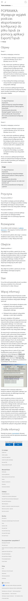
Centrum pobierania (5, 474)
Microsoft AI (4, 518)
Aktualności (4, 573)
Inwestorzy (4, 578)
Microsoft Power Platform (6, 556)
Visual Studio (4, 561)
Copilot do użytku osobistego (7, 459)
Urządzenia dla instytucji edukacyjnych (9, 496)
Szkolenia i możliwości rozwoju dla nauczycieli (10, 506)
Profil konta (4, 471)
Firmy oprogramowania (6, 558)
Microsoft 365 (4, 462)
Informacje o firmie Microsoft (7, 571)
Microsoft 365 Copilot (6, 533)
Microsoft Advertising (6, 530)
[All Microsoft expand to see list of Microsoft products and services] (2, 2)
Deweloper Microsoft (6, 542)
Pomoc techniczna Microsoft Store (8, 476)
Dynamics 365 (4, 525)
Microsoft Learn (5, 545)
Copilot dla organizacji (6, 457)
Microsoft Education (5, 493)
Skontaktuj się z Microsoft (7, 591)
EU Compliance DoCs (19, 596)
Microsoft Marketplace (6, 554)
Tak (9, 444)
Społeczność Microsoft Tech (7, 551)
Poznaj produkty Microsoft (7, 464)
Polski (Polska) (6, 582)
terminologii (15, 433)
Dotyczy (4, 41)
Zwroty (3, 479)
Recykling (3, 484)
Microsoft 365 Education (6, 501)
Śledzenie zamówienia (6, 481)
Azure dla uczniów (5, 511)
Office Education (5, 503)
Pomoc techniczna (6, 5)
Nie (18, 444)
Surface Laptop (4, 454)
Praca (3, 568)
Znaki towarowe (13, 593)
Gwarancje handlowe (6, 486)
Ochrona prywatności (6, 575)
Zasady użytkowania (5, 593)
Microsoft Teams (5, 535)
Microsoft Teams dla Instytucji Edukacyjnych (10, 498)
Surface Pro (4, 452)
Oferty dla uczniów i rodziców (7, 508)
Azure (3, 523)
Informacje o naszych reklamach (8, 596)
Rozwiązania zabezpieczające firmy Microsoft (10, 520)
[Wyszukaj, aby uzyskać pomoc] (5, 2)
